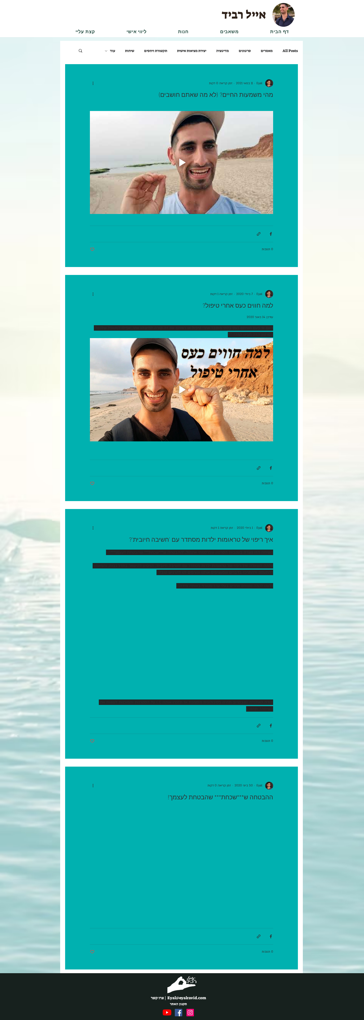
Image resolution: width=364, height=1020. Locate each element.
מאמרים (267, 51)
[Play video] (181, 162)
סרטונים (245, 51)
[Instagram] (190, 1012)
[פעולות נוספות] (93, 83)
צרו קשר (157, 997)
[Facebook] (178, 1012)
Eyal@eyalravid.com (186, 997)
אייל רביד (244, 14)
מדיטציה (222, 51)
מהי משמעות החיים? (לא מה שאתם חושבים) (215, 95)
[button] (229, 32)
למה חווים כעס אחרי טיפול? (238, 306)
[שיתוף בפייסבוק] (270, 234)
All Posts (290, 51)
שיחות (129, 51)
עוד (112, 51)
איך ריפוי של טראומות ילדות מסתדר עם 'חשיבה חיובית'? (201, 540)
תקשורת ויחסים (155, 51)
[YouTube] (167, 1012)
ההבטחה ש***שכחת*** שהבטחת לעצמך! (220, 798)
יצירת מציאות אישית (191, 51)
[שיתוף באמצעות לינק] (258, 234)
